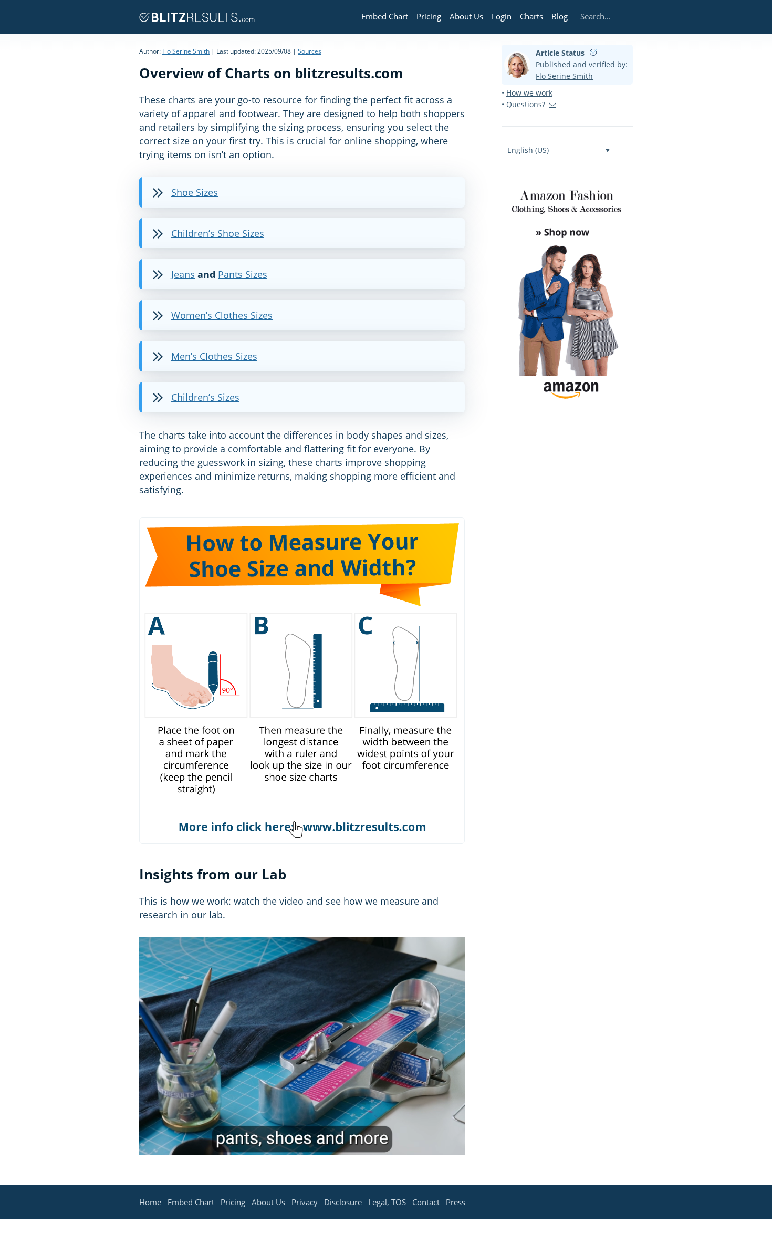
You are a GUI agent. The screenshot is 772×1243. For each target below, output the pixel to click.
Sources (309, 51)
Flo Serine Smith (186, 51)
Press (455, 1202)
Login (502, 16)
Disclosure (343, 1202)
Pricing (428, 16)
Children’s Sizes (205, 397)
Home (150, 1202)
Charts (531, 16)
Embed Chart (384, 16)
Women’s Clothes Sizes (222, 315)
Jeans (183, 274)
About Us (466, 16)
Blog (559, 16)
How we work (529, 93)
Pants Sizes (242, 274)
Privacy (304, 1202)
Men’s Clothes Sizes (214, 356)
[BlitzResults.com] (197, 17)
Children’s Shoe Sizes (217, 233)
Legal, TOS (387, 1202)
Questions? (526, 104)
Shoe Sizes (194, 192)
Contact (426, 1202)
